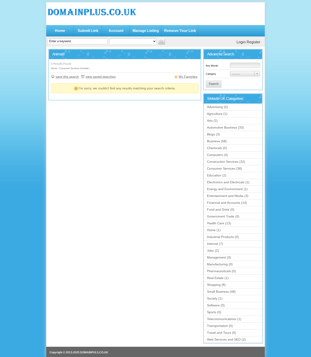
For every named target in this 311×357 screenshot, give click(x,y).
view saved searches (101, 76)
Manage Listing (146, 31)
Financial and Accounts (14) (227, 202)
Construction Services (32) (226, 161)
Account (116, 31)
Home (60, 31)
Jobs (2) (213, 250)
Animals (84, 68)
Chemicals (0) (217, 148)
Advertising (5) (217, 107)
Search (214, 83)
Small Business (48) (221, 291)
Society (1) (214, 298)
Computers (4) (217, 155)
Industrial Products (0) (223, 237)
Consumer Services (69, 68)
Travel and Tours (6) (221, 332)
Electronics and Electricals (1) (228, 182)
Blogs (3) (213, 134)
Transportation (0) (220, 326)
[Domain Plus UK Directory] (91, 20)
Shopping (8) (216, 285)
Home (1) (214, 230)
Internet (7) (215, 244)
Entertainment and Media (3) (227, 196)
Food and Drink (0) (220, 209)
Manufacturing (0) (220, 264)
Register (253, 42)
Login (241, 42)
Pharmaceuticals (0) (221, 271)
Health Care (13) (219, 223)
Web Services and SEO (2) (226, 339)
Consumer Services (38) (224, 168)
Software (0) (216, 305)
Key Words (212, 65)
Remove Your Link (180, 31)
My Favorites (188, 76)
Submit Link (88, 31)
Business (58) (217, 141)
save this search (67, 76)
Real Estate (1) (218, 278)
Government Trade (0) (223, 216)
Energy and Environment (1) (227, 189)
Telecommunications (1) (224, 319)
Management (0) (219, 257)
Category (211, 73)
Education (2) (216, 175)
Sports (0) (214, 312)
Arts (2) (212, 120)
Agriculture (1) (217, 114)
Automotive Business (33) (225, 127)
